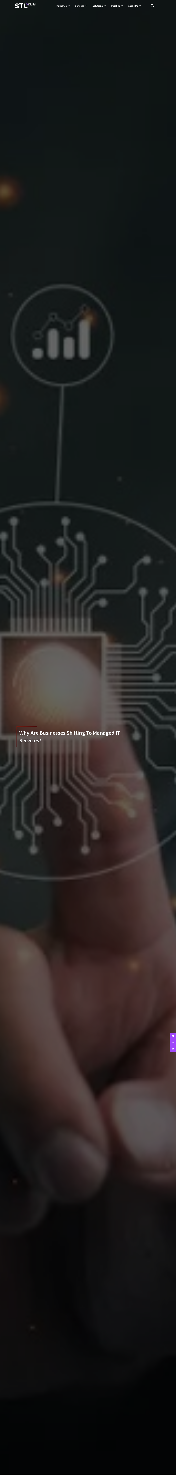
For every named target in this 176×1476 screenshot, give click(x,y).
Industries (61, 5)
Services (79, 5)
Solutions (98, 5)
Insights (115, 5)
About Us (133, 5)
